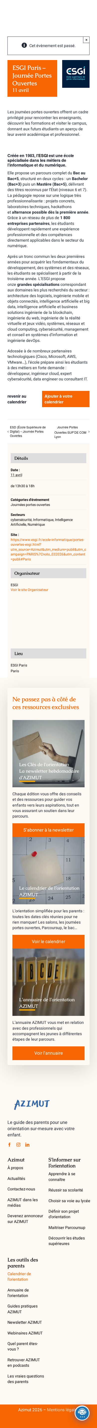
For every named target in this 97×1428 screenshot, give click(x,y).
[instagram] (18, 1145)
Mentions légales (63, 1410)
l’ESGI (42, 155)
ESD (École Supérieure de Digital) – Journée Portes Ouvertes (28, 431)
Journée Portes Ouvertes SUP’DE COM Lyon (70, 432)
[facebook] (9, 1145)
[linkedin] (27, 1145)
